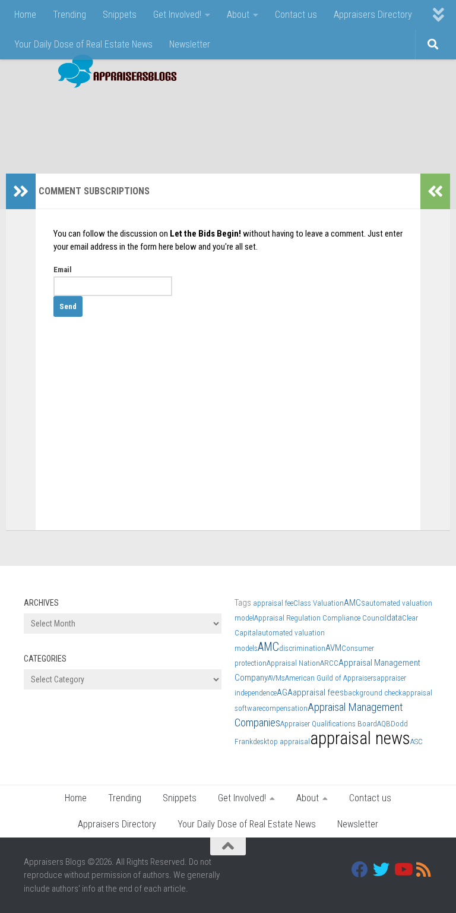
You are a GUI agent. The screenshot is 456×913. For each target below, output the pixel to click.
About (238, 14)
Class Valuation (318, 603)
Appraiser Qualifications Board (328, 723)
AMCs (354, 602)
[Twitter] (381, 869)
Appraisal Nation (293, 663)
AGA (285, 692)
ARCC (329, 663)
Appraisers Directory (373, 14)
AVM (333, 648)
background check (373, 692)
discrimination (302, 648)
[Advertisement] (216, 125)
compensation (285, 708)
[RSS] (424, 869)
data (394, 617)
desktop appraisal (281, 741)
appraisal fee (273, 603)
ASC (416, 741)
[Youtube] (402, 869)
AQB (384, 723)
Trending (69, 14)
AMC (268, 647)
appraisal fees (318, 692)
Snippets (120, 14)
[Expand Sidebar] (21, 191)
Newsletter (189, 44)
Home (25, 14)
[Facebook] (360, 869)
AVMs (276, 677)
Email (62, 269)
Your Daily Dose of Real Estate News (83, 44)
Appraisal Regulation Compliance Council (320, 617)
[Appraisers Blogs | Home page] (113, 72)
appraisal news (360, 738)
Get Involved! (177, 14)
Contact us (296, 14)
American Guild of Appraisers (330, 677)
